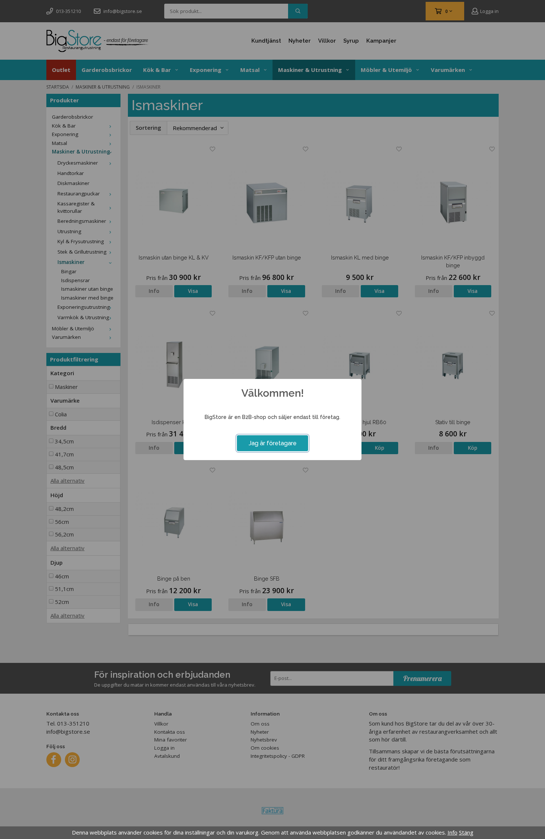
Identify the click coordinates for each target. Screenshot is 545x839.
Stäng (466, 832)
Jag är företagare (273, 443)
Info (452, 832)
